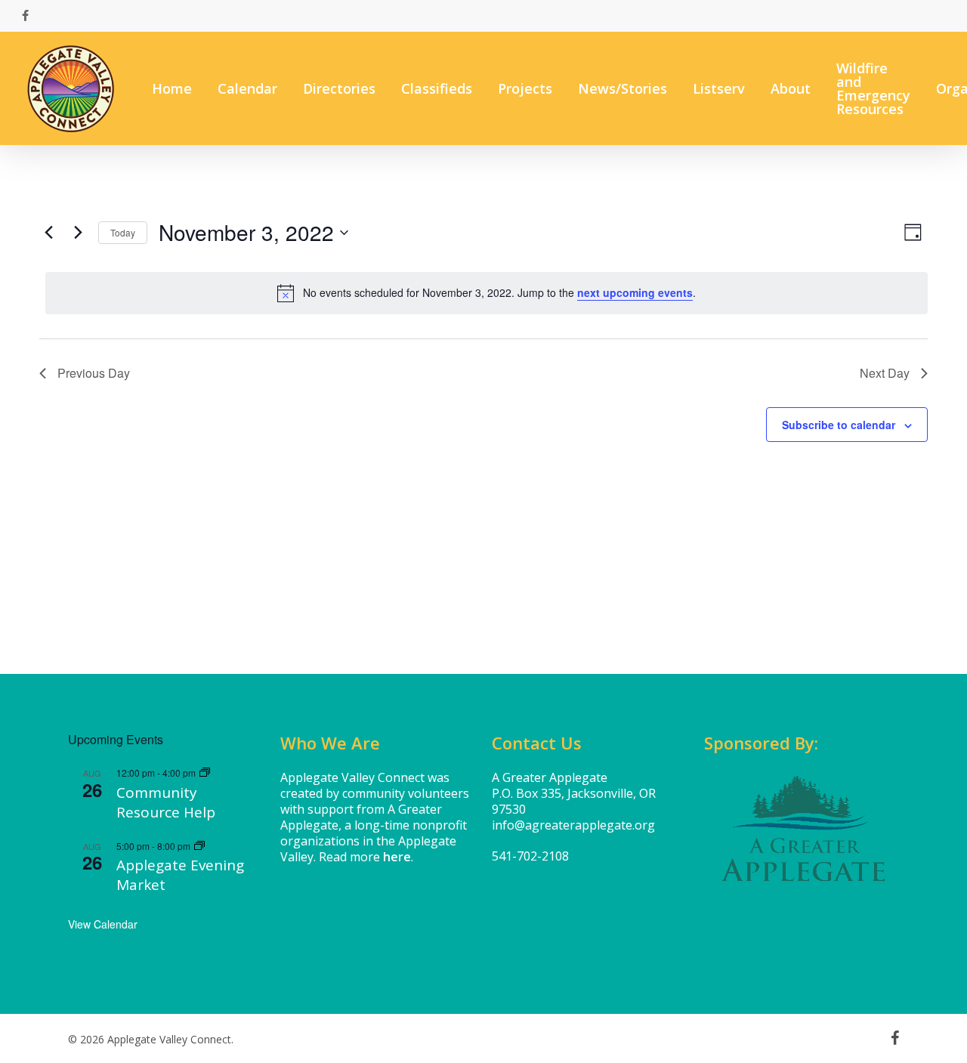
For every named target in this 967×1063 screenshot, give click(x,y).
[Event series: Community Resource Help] (204, 772)
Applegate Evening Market (180, 875)
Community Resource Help (165, 802)
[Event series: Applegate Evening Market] (199, 845)
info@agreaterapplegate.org (573, 825)
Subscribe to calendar (838, 424)
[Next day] (78, 233)
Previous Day (93, 373)
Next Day (885, 373)
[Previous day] (48, 233)
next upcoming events (635, 292)
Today (122, 232)
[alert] (486, 293)
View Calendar (102, 924)
